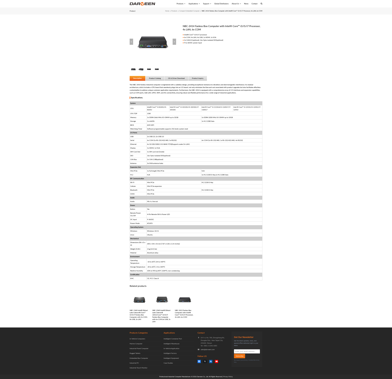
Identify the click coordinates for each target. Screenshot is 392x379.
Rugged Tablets (135, 353)
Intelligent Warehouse (171, 344)
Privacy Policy (228, 376)
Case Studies (168, 363)
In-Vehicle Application (171, 348)
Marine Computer (136, 344)
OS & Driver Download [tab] (176, 78)
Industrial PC (134, 363)
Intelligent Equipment (171, 358)
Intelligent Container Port (173, 339)
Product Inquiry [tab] (197, 78)
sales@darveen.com (208, 349)
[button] (261, 4)
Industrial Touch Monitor (138, 368)
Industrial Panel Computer (139, 348)
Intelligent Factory (170, 353)
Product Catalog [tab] (155, 78)
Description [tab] (137, 78)
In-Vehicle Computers (137, 339)
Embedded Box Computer (139, 358)
